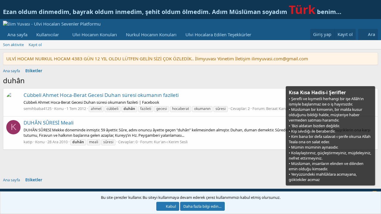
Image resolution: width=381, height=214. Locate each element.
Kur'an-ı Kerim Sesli (171, 141)
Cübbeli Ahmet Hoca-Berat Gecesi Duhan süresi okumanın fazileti (101, 95)
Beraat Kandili (278, 108)
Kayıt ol (35, 44)
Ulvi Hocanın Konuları (94, 34)
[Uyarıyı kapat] (370, 92)
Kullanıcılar (47, 34)
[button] (64, 34)
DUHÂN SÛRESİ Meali (49, 122)
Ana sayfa (17, 34)
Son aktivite (13, 44)
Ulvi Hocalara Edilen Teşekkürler (218, 34)
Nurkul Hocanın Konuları (151, 34)
